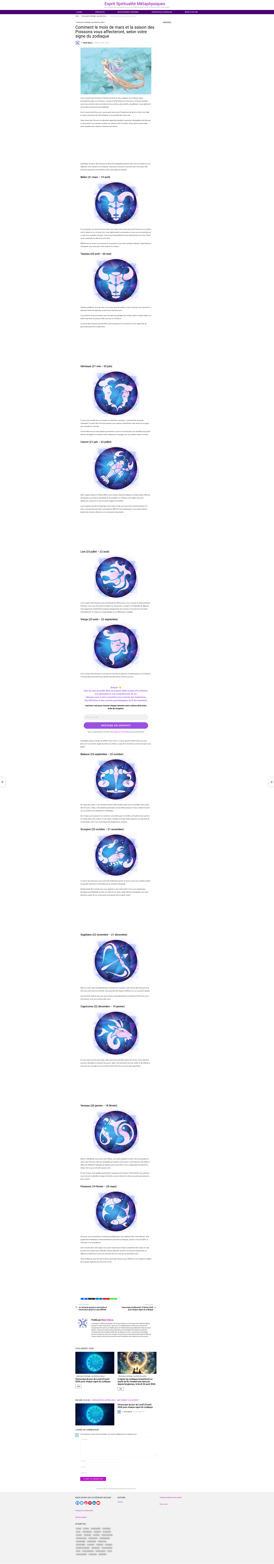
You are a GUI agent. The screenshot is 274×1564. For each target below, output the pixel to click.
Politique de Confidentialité (84, 1510)
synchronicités (107, 1548)
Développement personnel (128, 12)
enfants (97, 1535)
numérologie (81, 1541)
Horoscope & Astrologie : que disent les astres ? (90, 1376)
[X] (91, 1299)
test (78, 1551)
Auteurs (120, 1502)
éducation (103, 1554)
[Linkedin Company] (94, 1503)
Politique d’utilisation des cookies (171, 1497)
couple (79, 1535)
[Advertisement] (115, 145)
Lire (78, 1386)
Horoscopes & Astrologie (162, 12)
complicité (107, 1532)
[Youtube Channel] (98, 1503)
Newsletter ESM (191, 12)
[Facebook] (84, 1299)
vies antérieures (88, 1551)
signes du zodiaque (83, 1548)
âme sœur (93, 1554)
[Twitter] (81, 1503)
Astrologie (107, 1528)
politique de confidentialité (121, 732)
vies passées (101, 1551)
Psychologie (81, 1544)
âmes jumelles (81, 1554)
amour (87, 1528)
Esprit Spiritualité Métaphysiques (134, 3)
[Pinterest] (106, 1299)
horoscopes (93, 1538)
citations (98, 1532)
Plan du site (163, 1504)
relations (91, 1544)
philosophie (92, 1541)
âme (110, 1551)
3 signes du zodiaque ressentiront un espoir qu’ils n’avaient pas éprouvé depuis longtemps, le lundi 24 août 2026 (136, 1381)
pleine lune (103, 1541)
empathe (88, 1535)
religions (100, 1544)
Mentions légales (80, 1517)
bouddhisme (88, 1532)
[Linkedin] (98, 1299)
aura (78, 1532)
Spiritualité (100, 12)
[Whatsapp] (113, 1299)
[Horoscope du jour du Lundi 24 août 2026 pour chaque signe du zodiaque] (94, 1363)
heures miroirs (81, 1538)
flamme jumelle (107, 1535)
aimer (79, 1528)
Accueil (79, 12)
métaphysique (105, 1538)
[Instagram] (86, 1503)
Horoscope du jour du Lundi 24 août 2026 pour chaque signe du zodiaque (92, 1380)
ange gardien (96, 1528)
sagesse (109, 1544)
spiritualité (96, 1548)
